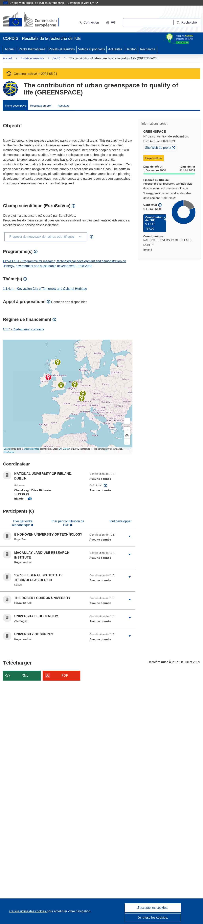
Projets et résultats (62, 49)
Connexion (91, 22)
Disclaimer (9, 451)
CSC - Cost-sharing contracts (23, 329)
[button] (110, 22)
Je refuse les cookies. (153, 917)
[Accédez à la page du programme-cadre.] (10, 88)
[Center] (127, 436)
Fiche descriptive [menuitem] (15, 105)
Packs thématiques (32, 49)
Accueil (10, 49)
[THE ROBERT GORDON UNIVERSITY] (58, 362)
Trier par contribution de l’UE (67, 523)
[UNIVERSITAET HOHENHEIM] (83, 393)
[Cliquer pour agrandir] (129, 536)
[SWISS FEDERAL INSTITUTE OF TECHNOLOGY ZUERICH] (82, 398)
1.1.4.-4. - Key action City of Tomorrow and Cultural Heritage (45, 288)
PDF (64, 675)
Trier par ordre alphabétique (22, 523)
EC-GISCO (64, 448)
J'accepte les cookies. (152, 907)
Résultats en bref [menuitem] (41, 105)
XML (25, 675)
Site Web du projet (161, 147)
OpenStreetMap (31, 448)
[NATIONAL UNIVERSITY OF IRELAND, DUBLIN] (48, 377)
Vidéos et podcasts (91, 49)
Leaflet (7, 448)
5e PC (56, 58)
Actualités (115, 49)
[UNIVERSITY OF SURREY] (61, 385)
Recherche (147, 49)
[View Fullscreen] (127, 421)
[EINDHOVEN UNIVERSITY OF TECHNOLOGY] (75, 384)
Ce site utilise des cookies (28, 911)
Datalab (131, 49)
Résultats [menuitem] (63, 105)
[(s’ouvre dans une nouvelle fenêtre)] (35, 20)
